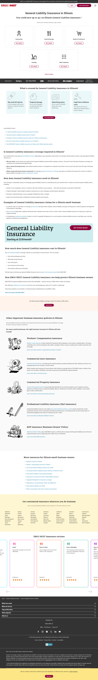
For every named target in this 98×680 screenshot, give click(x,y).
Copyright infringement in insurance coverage (39, 480)
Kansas (20, 515)
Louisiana (46, 515)
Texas (6, 522)
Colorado (71, 512)
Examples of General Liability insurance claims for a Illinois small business (26, 138)
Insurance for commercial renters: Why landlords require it (42, 477)
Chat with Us (49, 623)
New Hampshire (9, 519)
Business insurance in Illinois (34, 461)
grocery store (34, 206)
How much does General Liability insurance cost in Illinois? (22, 141)
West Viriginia (86, 522)
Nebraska (71, 517)
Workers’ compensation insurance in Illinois (38, 464)
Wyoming (20, 524)
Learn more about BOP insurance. (36, 436)
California (59, 512)
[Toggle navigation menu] (95, 6)
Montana (58, 517)
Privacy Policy (47, 640)
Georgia (33, 513)
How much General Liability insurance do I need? (39, 467)
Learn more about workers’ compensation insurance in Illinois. (44, 350)
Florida (20, 513)
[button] (19, 36)
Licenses (54, 640)
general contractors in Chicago (49, 171)
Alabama (7, 512)
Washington (59, 522)
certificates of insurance (19, 285)
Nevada (84, 517)
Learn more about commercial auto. (37, 373)
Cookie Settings (73, 671)
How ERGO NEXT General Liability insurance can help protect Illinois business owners (29, 144)
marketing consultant (21, 216)
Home (3, 598)
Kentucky (33, 515)
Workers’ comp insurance (34, 343)
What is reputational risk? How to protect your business (41, 489)
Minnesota (20, 517)
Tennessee (85, 521)
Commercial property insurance (35, 387)
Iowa (6, 515)
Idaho (58, 513)
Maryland (71, 515)
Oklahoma (8, 521)
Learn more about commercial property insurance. (41, 393)
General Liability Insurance (12, 598)
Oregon (20, 521)
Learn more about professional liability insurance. (40, 415)
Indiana (84, 513)
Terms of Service (39, 640)
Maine (58, 515)
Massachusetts (86, 515)
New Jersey (21, 519)
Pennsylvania (34, 521)
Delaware (7, 513)
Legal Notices (48, 660)
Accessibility (60, 640)
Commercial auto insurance (34, 363)
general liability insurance (28, 156)
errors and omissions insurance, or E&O (61, 409)
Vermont (33, 522)
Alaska (19, 512)
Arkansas (45, 512)
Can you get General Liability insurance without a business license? (44, 470)
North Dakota (73, 519)
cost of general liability (13, 252)
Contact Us (49, 620)
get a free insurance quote (49, 272)
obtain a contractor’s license (30, 173)
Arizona (33, 512)
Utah (19, 522)
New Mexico (34, 519)
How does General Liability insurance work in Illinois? (20, 135)
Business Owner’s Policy (34, 432)
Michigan (7, 517)
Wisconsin (7, 524)
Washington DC (73, 522)
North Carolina (60, 519)
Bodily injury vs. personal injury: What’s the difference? (41, 483)
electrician (11, 211)
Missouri (45, 517)
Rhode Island (47, 521)
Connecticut (85, 512)
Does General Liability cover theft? (35, 486)
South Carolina (60, 521)
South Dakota (73, 521)
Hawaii (45, 513)
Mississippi (33, 517)
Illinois (71, 513)
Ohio (83, 519)
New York (46, 519)
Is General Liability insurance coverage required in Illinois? (22, 132)
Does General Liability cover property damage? (39, 473)
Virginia (45, 522)
